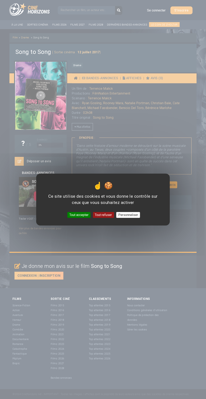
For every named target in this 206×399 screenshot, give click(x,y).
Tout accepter (79, 215)
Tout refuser (103, 215)
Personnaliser (128, 215)
